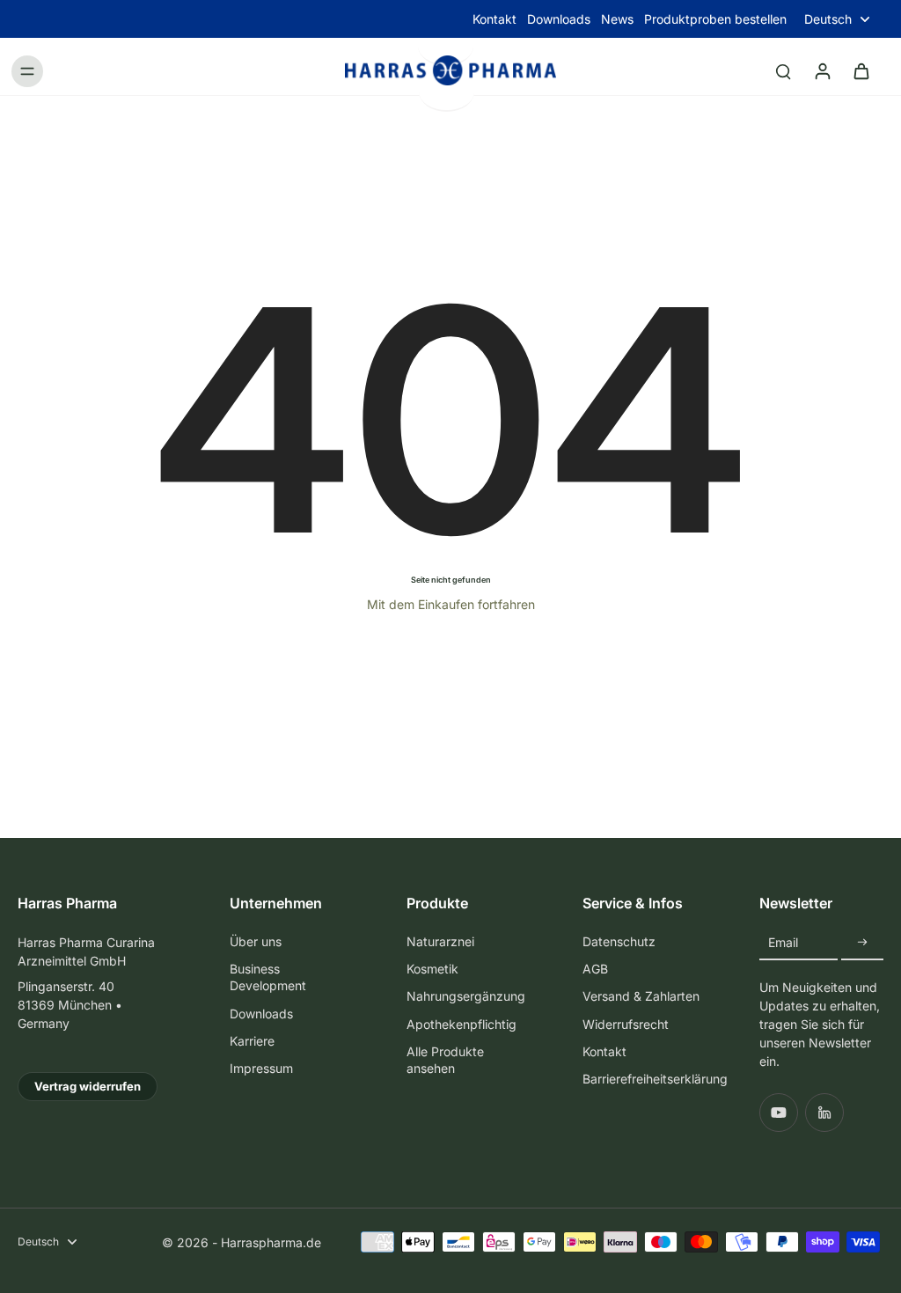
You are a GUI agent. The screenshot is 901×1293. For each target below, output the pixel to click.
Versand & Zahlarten (641, 995)
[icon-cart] (860, 70)
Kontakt (494, 18)
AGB (595, 968)
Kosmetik (432, 968)
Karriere (252, 1040)
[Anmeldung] (821, 70)
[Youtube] (778, 1112)
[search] (783, 70)
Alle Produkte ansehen (445, 1060)
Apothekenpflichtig (461, 1024)
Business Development (268, 977)
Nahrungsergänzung (466, 995)
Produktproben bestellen (715, 18)
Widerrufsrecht (625, 1024)
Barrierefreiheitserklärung (655, 1078)
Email (783, 943)
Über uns (256, 941)
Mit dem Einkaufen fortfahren (451, 604)
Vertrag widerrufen (87, 1086)
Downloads (558, 18)
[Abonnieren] (862, 943)
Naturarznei (440, 941)
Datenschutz (619, 941)
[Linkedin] (824, 1112)
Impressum (261, 1068)
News (617, 18)
